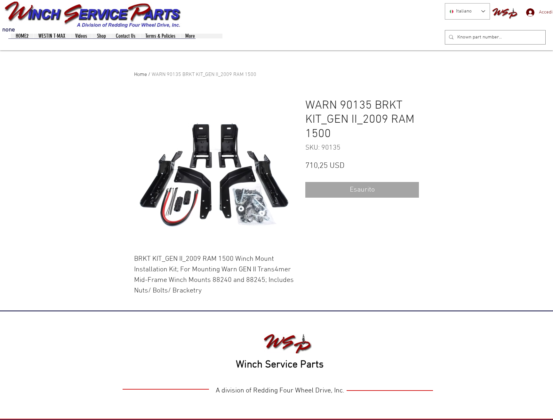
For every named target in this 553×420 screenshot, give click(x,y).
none (8, 30)
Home (140, 74)
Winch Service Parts (280, 365)
